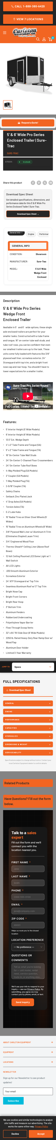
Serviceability (13, 752)
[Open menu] (4, 32)
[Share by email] (51, 182)
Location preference (28, 939)
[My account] (44, 39)
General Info (15, 232)
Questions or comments (22, 958)
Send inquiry (23, 1002)
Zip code (19, 918)
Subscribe (13, 1100)
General (9, 703)
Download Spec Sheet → (28, 214)
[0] (50, 39)
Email (17, 904)
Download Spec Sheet (20, 690)
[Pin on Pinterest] (39, 182)
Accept (40, 1133)
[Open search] (38, 39)
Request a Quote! (29, 122)
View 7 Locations (29, 19)
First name (21, 862)
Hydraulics (11, 736)
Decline (15, 1133)
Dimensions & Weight (16, 744)
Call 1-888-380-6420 (30, 6)
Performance (45, 234)
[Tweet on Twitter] (45, 182)
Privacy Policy (33, 989)
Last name (21, 876)
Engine (31, 234)
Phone (18, 890)
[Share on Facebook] (33, 182)
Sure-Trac (13, 153)
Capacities (11, 728)
